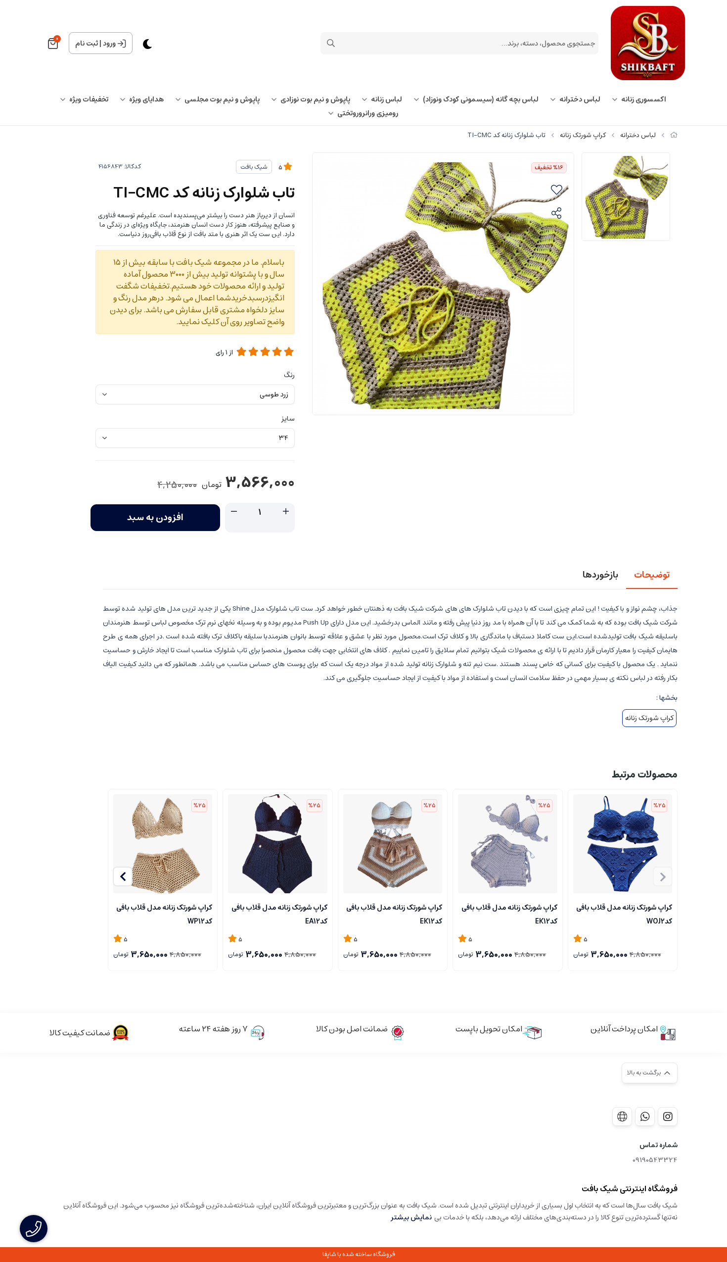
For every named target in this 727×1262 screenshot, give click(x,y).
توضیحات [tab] (652, 575)
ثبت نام (86, 43)
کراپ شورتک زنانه (583, 135)
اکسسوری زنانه (643, 99)
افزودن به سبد (155, 518)
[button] (123, 876)
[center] (331, 43)
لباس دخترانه (579, 99)
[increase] (286, 512)
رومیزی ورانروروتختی (367, 113)
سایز (288, 419)
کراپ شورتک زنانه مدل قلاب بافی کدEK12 (509, 913)
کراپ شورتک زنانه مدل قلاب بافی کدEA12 (279, 913)
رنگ (289, 375)
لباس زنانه (386, 99)
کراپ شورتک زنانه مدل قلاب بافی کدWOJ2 (624, 913)
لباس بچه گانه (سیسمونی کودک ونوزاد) (481, 99)
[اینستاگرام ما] (668, 1116)
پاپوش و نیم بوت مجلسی (222, 99)
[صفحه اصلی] (674, 135)
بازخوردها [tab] (600, 575)
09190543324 (655, 1160)
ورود (109, 43)
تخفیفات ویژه (88, 99)
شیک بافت (254, 167)
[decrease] (234, 512)
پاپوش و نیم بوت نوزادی (315, 99)
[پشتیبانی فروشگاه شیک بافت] (645, 1116)
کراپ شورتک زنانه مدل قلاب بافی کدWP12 (164, 913)
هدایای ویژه (146, 99)
